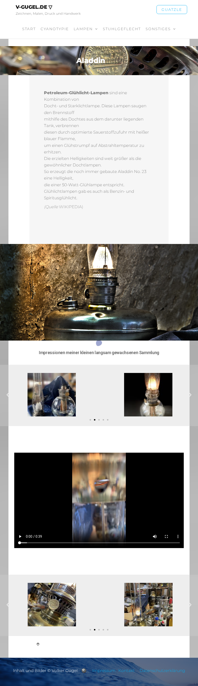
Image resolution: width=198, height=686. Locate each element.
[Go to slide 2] (94, 420)
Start (29, 29)
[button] (8, 395)
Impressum (103, 670)
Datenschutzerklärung (162, 670)
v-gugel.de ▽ (34, 7)
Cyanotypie (55, 29)
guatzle (172, 9)
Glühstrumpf (77, 145)
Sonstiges (158, 29)
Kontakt (126, 670)
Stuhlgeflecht (122, 29)
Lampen (83, 29)
